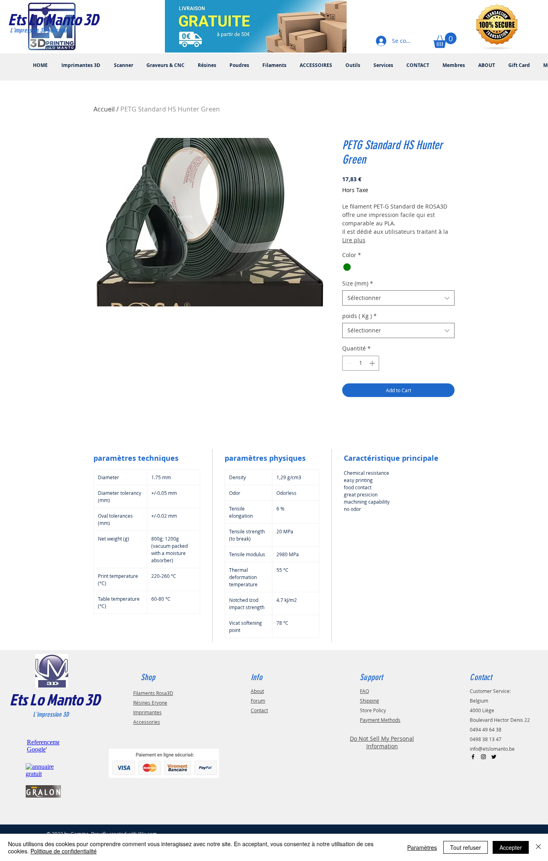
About (257, 691)
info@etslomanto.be (492, 749)
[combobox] (398, 298)
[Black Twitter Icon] (494, 757)
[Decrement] (348, 363)
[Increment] (373, 363)
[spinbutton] (360, 363)
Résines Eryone (150, 702)
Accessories (146, 722)
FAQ (364, 691)
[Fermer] (538, 847)
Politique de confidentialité (63, 851)
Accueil (104, 109)
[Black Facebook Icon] (473, 757)
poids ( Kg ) (359, 316)
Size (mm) (357, 283)
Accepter (510, 847)
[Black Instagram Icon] (483, 757)
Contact (259, 710)
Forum (258, 700)
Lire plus (353, 240)
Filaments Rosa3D (153, 693)
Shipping (369, 700)
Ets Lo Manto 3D (55, 699)
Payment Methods (380, 720)
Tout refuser (465, 847)
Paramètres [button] (422, 847)
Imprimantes (147, 712)
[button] (445, 40)
